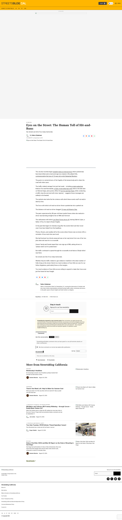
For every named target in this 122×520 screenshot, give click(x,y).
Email (52, 311)
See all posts (30, 461)
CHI (17, 513)
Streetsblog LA (54, 296)
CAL (2, 513)
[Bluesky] (115, 478)
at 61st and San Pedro (68, 191)
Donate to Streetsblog (7, 8)
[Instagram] (119, 478)
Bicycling (28, 441)
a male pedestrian (77, 186)
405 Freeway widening (45, 404)
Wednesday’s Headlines (34, 370)
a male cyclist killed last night (63, 188)
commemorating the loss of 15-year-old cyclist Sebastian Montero (56, 176)
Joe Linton (32, 417)
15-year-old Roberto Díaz (69, 209)
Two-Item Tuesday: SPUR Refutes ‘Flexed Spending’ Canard (46, 425)
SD (19, 8)
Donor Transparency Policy (7, 498)
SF (21, 8)
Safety (42, 423)
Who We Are (4, 490)
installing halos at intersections (62, 172)
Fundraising (29, 386)
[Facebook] (108, 478)
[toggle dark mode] (110, 3)
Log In (101, 3)
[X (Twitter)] (111, 478)
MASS (15, 513)
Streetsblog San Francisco (33, 423)
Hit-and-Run (29, 122)
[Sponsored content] (61, 65)
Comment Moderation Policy (7, 504)
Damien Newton (34, 377)
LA (16, 8)
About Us (3, 487)
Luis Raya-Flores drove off (61, 219)
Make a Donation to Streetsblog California (10, 493)
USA (25, 8)
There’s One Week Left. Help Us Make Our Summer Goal (44, 388)
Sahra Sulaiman (37, 135)
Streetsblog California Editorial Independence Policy (12, 501)
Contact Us (3, 507)
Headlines (28, 368)
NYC (12, 513)
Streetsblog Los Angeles (33, 404)
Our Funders (4, 495)
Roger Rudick (33, 430)
